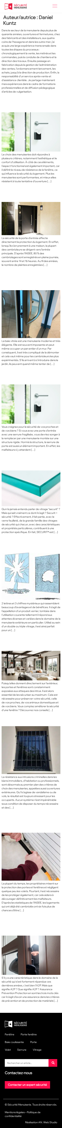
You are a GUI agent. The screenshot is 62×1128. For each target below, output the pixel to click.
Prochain (53, 1007)
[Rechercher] (52, 1063)
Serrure (21, 1049)
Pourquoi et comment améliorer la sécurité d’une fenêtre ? (30, 641)
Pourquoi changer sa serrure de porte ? (29, 375)
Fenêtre (9, 1034)
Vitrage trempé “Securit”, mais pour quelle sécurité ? (28, 461)
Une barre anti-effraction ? (25, 719)
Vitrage (37, 1049)
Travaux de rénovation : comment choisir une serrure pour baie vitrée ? (27, 278)
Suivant (7, 1007)
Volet (8, 1049)
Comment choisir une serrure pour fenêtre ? (27, 103)
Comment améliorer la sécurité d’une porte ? (29, 192)
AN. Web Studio (47, 1122)
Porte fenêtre (29, 1034)
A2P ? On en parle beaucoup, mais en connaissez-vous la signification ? (27, 924)
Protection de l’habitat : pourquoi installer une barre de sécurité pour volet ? (30, 821)
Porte (33, 1042)
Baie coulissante (14, 1042)
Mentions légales (15, 1112)
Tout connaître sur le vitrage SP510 (26, 543)
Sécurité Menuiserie (19, 1104)
